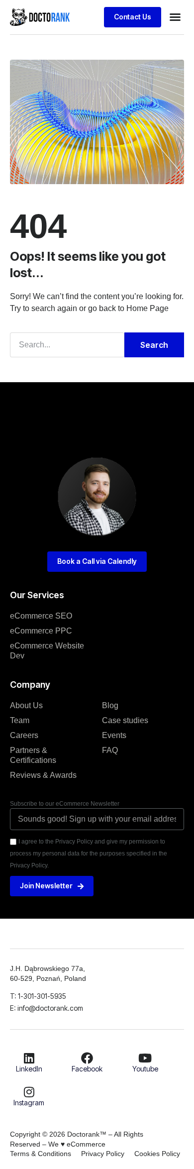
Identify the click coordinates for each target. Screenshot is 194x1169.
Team (19, 720)
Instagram (28, 1102)
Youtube (145, 1068)
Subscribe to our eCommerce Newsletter (64, 803)
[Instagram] (29, 1092)
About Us (26, 705)
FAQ (110, 750)
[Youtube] (145, 1058)
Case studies (125, 720)
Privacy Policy (102, 1154)
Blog (110, 705)
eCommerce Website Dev (47, 650)
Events (114, 735)
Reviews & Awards (43, 775)
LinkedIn (29, 1068)
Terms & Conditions (40, 1154)
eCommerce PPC (41, 631)
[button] (175, 17)
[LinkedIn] (29, 1058)
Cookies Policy (157, 1154)
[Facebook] (87, 1058)
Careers (24, 735)
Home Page (147, 308)
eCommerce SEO (41, 616)
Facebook (87, 1068)
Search (154, 345)
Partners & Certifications (33, 755)
